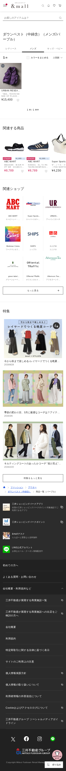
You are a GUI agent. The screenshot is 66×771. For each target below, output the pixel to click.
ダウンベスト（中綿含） (19, 491)
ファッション (17, 487)
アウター (32, 487)
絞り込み (56, 764)
